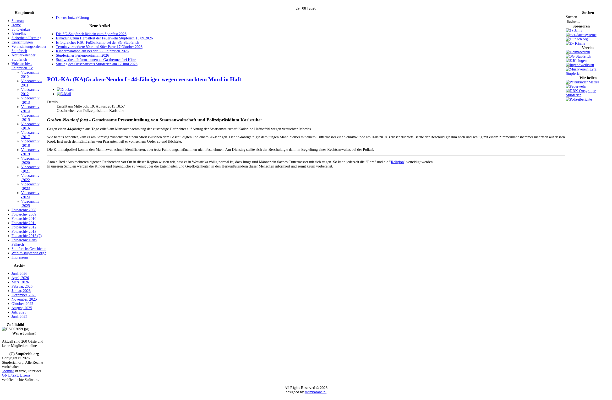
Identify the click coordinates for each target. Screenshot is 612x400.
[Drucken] (65, 89)
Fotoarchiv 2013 (23, 231)
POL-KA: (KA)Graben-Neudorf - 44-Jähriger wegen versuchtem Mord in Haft (144, 79)
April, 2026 (20, 278)
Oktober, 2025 (22, 304)
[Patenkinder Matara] (582, 82)
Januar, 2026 (21, 291)
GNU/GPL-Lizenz (16, 375)
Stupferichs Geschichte (28, 249)
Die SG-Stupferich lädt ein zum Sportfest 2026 (91, 34)
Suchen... (573, 17)
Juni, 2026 (19, 273)
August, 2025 (21, 308)
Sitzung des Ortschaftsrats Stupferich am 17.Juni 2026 (96, 64)
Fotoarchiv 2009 (23, 214)
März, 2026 (20, 282)
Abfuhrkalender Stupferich (23, 57)
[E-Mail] (64, 94)
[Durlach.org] (577, 39)
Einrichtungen (22, 42)
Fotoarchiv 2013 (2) (26, 236)
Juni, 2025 (19, 316)
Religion (397, 162)
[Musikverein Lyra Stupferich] (588, 73)
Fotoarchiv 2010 (23, 218)
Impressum (19, 257)
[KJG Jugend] (577, 61)
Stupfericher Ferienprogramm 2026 (82, 55)
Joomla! (8, 371)
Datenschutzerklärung (72, 18)
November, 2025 (24, 299)
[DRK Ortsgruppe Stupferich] (588, 95)
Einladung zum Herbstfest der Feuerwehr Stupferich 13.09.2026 (104, 38)
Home (16, 25)
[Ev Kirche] (575, 43)
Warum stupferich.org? (28, 253)
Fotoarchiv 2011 (23, 223)
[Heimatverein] (578, 52)
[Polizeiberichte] (579, 99)
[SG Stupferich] (578, 56)
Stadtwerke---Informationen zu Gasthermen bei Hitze (96, 60)
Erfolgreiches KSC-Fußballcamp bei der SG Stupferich (97, 42)
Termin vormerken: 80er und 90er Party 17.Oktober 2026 (99, 47)
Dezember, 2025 (23, 295)
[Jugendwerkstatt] (580, 65)
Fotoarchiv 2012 (23, 227)
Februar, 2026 (22, 286)
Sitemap (17, 21)
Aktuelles (18, 34)
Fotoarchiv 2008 (23, 210)
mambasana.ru (316, 392)
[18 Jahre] (574, 30)
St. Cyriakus (20, 29)
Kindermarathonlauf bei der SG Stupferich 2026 (92, 51)
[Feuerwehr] (576, 86)
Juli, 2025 (18, 312)
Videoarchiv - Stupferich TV (22, 66)
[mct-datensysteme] (581, 35)
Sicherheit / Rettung (26, 38)
